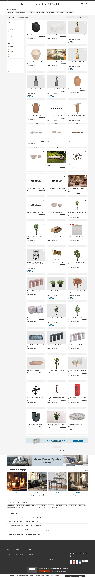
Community (29, 547)
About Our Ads (51, 554)
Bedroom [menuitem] (22, 6)
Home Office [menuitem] (38, 6)
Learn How (36, 38)
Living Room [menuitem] (16, 6)
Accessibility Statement (31, 554)
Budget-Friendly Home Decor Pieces (61, 505)
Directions (8, 549)
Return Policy (18, 552)
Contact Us (8, 547)
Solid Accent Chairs (54, 507)
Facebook (73, 553)
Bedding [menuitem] (61, 6)
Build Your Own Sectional (52, 557)
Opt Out (70, 576)
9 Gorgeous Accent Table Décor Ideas (57, 494)
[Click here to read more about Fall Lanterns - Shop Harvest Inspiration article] (17, 481)
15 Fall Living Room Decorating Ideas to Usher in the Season (78, 494)
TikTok (83, 553)
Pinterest (70, 553)
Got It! (80, 576)
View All (86, 470)
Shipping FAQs (9, 552)
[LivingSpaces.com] (47, 4)
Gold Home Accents (11, 505)
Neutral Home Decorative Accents (41, 505)
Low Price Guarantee (31, 551)
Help (76, 0)
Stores (87, 0)
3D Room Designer (51, 556)
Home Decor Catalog (46, 507)
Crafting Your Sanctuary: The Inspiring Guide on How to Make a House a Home (37, 494)
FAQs (8, 551)
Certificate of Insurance (19, 554)
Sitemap (17, 556)
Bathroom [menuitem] (67, 6)
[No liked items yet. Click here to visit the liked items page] (82, 4)
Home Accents (14, 9)
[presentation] (71, 17)
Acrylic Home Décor (29, 507)
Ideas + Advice (51, 547)
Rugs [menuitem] (53, 6)
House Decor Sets (51, 505)
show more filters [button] (16, 75)
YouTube (80, 553)
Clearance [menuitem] (82, 6)
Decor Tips (17, 492)
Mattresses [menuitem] (27, 6)
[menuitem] (86, 4)
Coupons (50, 549)
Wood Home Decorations (12, 507)
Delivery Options (80, 0)
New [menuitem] (11, 6)
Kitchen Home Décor (21, 507)
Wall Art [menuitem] (72, 6)
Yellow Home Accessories (20, 505)
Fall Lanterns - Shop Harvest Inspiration (17, 494)
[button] (42, 36)
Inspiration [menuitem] (77, 6)
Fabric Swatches (51, 559)
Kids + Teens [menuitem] (44, 6)
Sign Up (44, 571)
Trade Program (51, 551)
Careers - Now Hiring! (31, 549)
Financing (17, 549)
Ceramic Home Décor (38, 507)
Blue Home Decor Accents (30, 505)
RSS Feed (87, 553)
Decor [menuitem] (57, 6)
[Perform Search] (22, 4)
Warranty (17, 551)
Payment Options (18, 547)
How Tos (37, 492)
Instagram (77, 553)
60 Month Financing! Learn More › (13, 0)
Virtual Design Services (52, 561)
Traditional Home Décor (72, 505)
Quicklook (36, 45)
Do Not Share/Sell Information (53, 562)
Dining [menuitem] (32, 6)
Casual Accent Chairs (82, 505)
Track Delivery (9, 554)
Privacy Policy (31, 576)
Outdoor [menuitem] (49, 6)
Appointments (72, 547)
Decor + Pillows (9, 9)
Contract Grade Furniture (52, 552)
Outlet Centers (30, 552)
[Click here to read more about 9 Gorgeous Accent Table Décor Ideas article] (57, 481)
